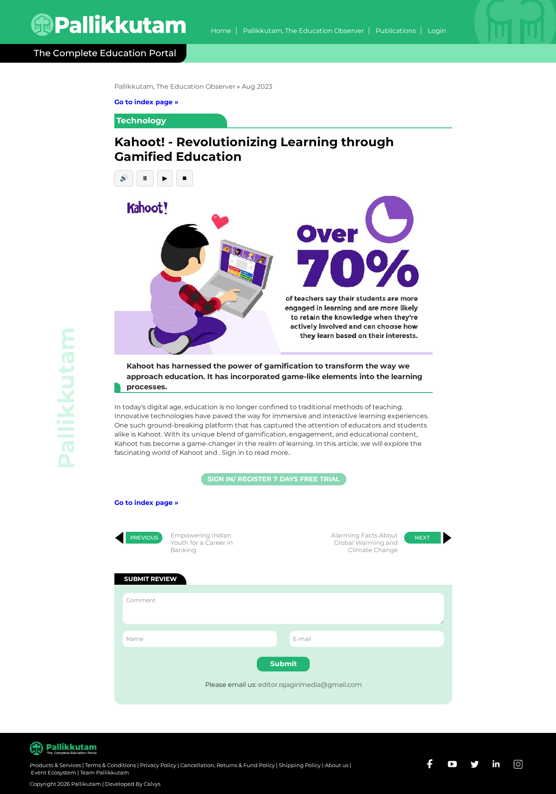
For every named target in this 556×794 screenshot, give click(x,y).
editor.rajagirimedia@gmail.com (310, 685)
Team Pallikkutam (104, 772)
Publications (396, 31)
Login (437, 31)
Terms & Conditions (110, 765)
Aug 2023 (257, 86)
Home (221, 31)
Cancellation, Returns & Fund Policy (227, 765)
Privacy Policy (158, 765)
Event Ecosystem (53, 772)
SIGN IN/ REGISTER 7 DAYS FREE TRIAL (274, 479)
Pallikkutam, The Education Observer (303, 31)
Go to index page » (146, 102)
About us (336, 765)
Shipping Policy (300, 765)
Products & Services (55, 765)
